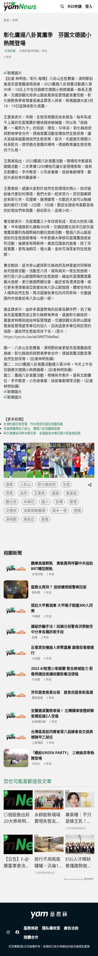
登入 (89, 6)
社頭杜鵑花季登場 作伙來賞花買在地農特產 (33, 424)
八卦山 (25, 484)
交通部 (11, 510)
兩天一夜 (59, 510)
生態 (66, 484)
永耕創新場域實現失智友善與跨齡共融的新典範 (47, 818)
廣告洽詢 (71, 928)
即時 (15, 20)
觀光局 (11, 501)
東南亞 (28, 519)
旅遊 (9, 484)
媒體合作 (31, 937)
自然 (23, 493)
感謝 (55, 493)
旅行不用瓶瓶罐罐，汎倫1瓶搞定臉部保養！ (48, 862)
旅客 (45, 519)
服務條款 (31, 928)
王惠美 (39, 493)
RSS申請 (75, 6)
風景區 (71, 493)
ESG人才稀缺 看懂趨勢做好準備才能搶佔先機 (78, 862)
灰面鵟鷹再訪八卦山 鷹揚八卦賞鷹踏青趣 (32, 428)
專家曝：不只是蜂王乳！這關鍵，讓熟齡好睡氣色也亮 (78, 818)
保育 (9, 493)
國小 (45, 501)
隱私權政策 (51, 928)
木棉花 (28, 501)
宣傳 (59, 501)
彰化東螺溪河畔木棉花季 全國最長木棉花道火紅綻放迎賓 (42, 433)
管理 (73, 501)
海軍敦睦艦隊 (34, 510)
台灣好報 (10, 51)
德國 (77, 510)
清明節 (11, 519)
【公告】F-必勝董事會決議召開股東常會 (17, 862)
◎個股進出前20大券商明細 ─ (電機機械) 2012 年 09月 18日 (18, 818)
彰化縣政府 (47, 484)
